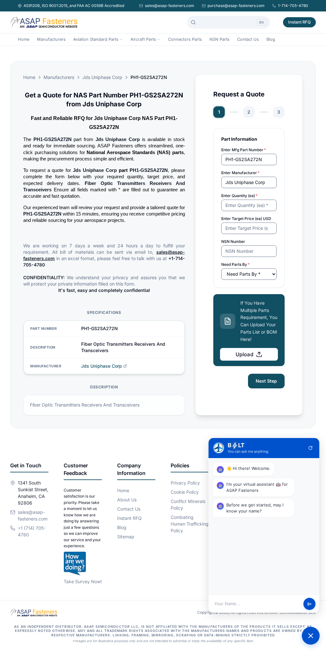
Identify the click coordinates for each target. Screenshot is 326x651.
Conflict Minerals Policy (188, 505)
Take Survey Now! (83, 581)
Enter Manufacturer (240, 172)
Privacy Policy (185, 482)
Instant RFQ (299, 22)
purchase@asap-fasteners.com (236, 5)
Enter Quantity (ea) (239, 195)
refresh (310, 448)
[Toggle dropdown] (121, 39)
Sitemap (125, 536)
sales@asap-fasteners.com (169, 5)
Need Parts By (235, 264)
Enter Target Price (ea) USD (246, 218)
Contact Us (248, 39)
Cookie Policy (185, 492)
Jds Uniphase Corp (102, 77)
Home (23, 39)
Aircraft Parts (143, 39)
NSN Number (233, 241)
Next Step (266, 381)
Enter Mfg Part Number (243, 149)
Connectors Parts (185, 39)
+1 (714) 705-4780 (32, 531)
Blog (270, 39)
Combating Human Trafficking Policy (190, 523)
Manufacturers (51, 39)
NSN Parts (219, 39)
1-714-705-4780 (293, 5)
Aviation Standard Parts (95, 39)
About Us (127, 499)
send (309, 604)
